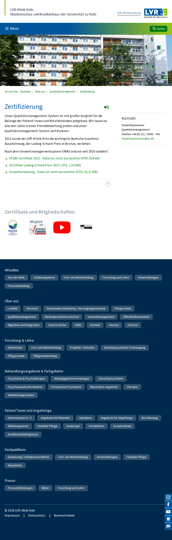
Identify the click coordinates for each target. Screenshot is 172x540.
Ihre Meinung (150, 418)
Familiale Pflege (47, 426)
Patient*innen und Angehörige (28, 410)
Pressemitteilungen (20, 488)
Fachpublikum (15, 449)
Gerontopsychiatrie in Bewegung (124, 348)
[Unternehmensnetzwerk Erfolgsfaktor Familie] (37, 227)
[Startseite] (142, 13)
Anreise (114, 325)
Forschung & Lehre (19, 340)
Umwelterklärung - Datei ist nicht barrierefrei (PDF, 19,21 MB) (53, 172)
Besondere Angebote (104, 387)
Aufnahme (85, 418)
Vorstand (32, 308)
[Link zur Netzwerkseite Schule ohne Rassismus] (86, 227)
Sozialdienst (96, 426)
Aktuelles (12, 270)
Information (15, 348)
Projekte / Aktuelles (82, 348)
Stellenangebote (44, 278)
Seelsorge (73, 426)
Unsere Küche (57, 325)
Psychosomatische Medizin (25, 387)
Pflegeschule (123, 308)
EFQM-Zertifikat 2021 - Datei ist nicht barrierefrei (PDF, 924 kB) (54, 158)
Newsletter (15, 465)
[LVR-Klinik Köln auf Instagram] (168, 497)
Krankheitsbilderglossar (23, 434)
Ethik (78, 325)
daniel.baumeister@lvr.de (138, 139)
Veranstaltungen (148, 278)
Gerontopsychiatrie (111, 379)
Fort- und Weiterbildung (79, 278)
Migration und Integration (23, 325)
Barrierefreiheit (64, 515)
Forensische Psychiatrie (66, 387)
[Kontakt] (168, 519)
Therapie (132, 387)
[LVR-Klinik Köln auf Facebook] (168, 504)
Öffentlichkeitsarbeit (136, 317)
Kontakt (95, 325)
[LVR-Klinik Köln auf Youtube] (168, 512)
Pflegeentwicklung (45, 356)
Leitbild (12, 308)
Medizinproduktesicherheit (62, 317)
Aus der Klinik (16, 278)
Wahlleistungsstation (21, 395)
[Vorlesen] (107, 108)
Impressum (12, 515)
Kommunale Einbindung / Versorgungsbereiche (76, 308)
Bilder (45, 488)
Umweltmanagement (101, 317)
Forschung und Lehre (116, 278)
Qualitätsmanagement (63, 91)
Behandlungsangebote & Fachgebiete (34, 371)
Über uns (40, 91)
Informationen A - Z (20, 418)
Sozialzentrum (122, 426)
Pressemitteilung (19, 286)
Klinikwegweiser (18, 426)
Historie (133, 325)
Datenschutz (37, 515)
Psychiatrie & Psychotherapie (26, 379)
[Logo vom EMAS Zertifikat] (13, 227)
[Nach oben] (108, 184)
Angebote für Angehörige (117, 418)
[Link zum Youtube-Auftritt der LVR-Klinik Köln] (61, 227)
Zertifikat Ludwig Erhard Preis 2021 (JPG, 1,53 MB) (45, 165)
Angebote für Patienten (55, 418)
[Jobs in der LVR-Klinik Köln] (168, 526)
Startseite (25, 91)
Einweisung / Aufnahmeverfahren (28, 457)
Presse (10, 480)
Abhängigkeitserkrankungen (72, 379)
